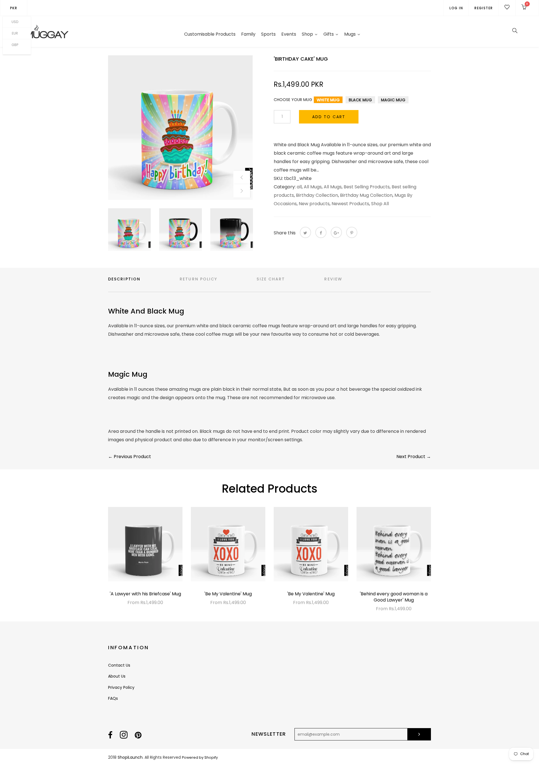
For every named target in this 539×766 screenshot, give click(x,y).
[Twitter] (305, 232)
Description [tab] (124, 279)
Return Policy (198, 279)
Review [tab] (333, 279)
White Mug (328, 100)
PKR (13, 8)
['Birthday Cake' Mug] (180, 127)
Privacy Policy (121, 687)
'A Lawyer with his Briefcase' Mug (145, 594)
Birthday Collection (317, 195)
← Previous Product (129, 456)
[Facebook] (320, 232)
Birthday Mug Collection (366, 195)
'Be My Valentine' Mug (228, 594)
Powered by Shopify (200, 757)
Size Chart (271, 279)
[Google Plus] (336, 232)
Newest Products (350, 203)
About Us (116, 676)
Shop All (380, 203)
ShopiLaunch (130, 757)
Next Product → (413, 456)
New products (314, 203)
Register (483, 8)
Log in (456, 8)
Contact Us (119, 665)
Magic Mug (393, 100)
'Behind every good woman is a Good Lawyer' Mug (394, 597)
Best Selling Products (367, 187)
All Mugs (313, 187)
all (299, 187)
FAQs (113, 698)
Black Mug (360, 100)
